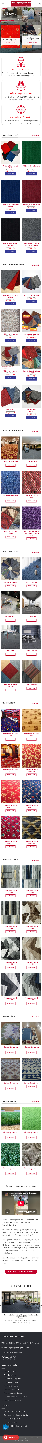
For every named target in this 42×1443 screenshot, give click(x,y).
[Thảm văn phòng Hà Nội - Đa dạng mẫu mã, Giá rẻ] (21, 3)
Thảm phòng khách (11, 1382)
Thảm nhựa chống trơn (12, 1379)
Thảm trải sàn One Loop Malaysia (31, 372)
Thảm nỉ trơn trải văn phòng (10, 296)
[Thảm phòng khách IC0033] (31, 984)
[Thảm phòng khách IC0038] (31, 876)
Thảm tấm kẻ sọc (31, 684)
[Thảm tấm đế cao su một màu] (10, 671)
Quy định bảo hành (11, 1422)
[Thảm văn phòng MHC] (31, 320)
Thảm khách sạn (10, 1371)
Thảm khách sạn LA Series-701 (10, 842)
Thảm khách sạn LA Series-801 (31, 770)
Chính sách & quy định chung (14, 1411)
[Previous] (2, 37)
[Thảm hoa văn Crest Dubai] (10, 517)
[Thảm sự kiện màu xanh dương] (10, 191)
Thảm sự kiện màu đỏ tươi (10, 167)
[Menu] (3, 3)
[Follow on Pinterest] (10, 1357)
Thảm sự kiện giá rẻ (11, 1386)
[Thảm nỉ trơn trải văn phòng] (10, 281)
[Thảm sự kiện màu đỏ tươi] (10, 152)
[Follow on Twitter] (7, 1357)
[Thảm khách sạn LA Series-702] (31, 791)
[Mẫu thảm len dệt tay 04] (10, 1033)
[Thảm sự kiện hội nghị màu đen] (10, 229)
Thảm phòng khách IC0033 (31, 999)
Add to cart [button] (10, 174)
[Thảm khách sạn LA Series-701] (10, 827)
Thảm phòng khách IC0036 (31, 927)
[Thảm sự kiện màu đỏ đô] (31, 191)
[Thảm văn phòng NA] (10, 320)
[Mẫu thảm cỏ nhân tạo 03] (31, 1118)
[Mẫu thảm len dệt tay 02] (10, 1069)
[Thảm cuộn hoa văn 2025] (31, 482)
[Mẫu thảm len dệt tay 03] (31, 1033)
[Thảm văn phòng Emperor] (31, 396)
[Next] (40, 37)
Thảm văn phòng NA (10, 334)
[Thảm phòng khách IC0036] (31, 912)
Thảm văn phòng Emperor (31, 410)
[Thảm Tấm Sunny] (31, 568)
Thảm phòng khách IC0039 (10, 891)
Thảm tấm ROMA (31, 650)
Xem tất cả (35, 135)
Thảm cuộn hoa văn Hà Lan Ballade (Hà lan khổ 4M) (31, 533)
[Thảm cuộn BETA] (31, 447)
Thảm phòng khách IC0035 (10, 963)
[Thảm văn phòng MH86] (31, 281)
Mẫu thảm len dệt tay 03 (31, 1048)
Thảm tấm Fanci (10, 616)
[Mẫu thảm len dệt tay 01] (31, 1069)
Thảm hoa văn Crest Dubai (10, 532)
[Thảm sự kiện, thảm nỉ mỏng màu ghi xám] (31, 229)
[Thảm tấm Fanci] (10, 602)
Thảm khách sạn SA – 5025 (31, 734)
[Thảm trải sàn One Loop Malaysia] (31, 357)
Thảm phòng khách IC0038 (31, 891)
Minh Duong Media (22, 1440)
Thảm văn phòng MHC (31, 334)
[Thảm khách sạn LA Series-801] (31, 755)
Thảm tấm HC (31, 616)
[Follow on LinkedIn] (14, 1357)
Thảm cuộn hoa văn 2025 (31, 496)
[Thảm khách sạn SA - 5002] (10, 755)
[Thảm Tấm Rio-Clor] (10, 568)
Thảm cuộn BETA (31, 461)
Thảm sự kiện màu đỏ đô (31, 205)
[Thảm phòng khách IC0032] (10, 984)
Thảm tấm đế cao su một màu (10, 685)
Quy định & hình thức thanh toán (16, 1426)
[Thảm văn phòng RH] (10, 357)
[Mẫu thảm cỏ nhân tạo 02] (10, 1154)
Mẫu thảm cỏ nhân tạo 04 (10, 1133)
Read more (10, 465)
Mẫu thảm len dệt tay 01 (31, 1083)
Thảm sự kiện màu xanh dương (10, 205)
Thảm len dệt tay (10, 1375)
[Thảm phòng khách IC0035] (10, 948)
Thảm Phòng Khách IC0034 (31, 963)
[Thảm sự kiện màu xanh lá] (31, 152)
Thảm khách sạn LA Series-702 (31, 806)
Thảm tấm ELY (10, 650)
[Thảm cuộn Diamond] (10, 447)
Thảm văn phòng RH (10, 371)
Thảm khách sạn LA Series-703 (10, 806)
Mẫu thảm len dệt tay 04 (10, 1048)
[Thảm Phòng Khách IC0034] (31, 948)
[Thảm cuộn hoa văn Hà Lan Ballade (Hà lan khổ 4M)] (31, 517)
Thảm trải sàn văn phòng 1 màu (15, 1397)
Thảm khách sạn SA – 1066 (10, 734)
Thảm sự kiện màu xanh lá (31, 167)
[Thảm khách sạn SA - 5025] (31, 720)
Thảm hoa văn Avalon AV (10, 496)
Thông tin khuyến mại (12, 1419)
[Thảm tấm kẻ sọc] (31, 671)
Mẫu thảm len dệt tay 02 (10, 1084)
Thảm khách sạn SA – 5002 (10, 770)
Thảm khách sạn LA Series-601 (31, 842)
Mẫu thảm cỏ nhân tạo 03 (31, 1133)
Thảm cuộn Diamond (10, 461)
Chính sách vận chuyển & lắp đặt (16, 1415)
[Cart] (39, 3)
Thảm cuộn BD (10, 410)
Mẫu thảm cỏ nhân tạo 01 (31, 1169)
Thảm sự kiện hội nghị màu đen (10, 244)
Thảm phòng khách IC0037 (10, 927)
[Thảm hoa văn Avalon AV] (10, 482)
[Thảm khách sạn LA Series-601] (31, 827)
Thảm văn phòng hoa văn (13, 1400)
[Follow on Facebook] (3, 1357)
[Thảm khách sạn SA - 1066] (10, 720)
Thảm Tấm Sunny (32, 582)
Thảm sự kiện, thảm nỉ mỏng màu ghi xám (31, 244)
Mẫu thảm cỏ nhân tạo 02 (10, 1169)
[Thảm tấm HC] (31, 602)
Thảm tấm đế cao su (11, 1389)
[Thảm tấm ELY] (10, 636)
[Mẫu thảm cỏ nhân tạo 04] (10, 1118)
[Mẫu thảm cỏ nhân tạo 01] (31, 1154)
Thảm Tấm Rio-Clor (10, 582)
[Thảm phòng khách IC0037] (10, 912)
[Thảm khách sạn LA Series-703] (10, 791)
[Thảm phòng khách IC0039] (10, 876)
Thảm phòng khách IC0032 (10, 999)
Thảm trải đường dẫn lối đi (13, 1393)
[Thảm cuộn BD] (10, 396)
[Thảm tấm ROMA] (31, 636)
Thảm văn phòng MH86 (31, 295)
